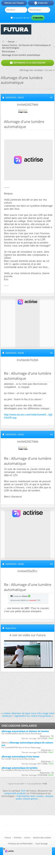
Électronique (8, 51)
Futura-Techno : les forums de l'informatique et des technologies (26, 46)
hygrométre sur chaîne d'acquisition (32, 715)
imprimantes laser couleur (30, 796)
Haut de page (41, 843)
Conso (27, 837)
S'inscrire (41, 3)
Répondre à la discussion (27, 62)
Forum (11, 41)
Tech (23, 790)
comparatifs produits (15, 793)
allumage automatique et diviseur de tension (25, 731)
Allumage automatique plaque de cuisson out (27, 744)
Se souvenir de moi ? (22, 17)
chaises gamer (30, 798)
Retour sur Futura (14, 3)
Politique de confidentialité (20, 843)
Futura (8, 837)
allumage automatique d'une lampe (20, 756)
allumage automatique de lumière (19, 767)
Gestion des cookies (42, 837)
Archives (17, 837)
